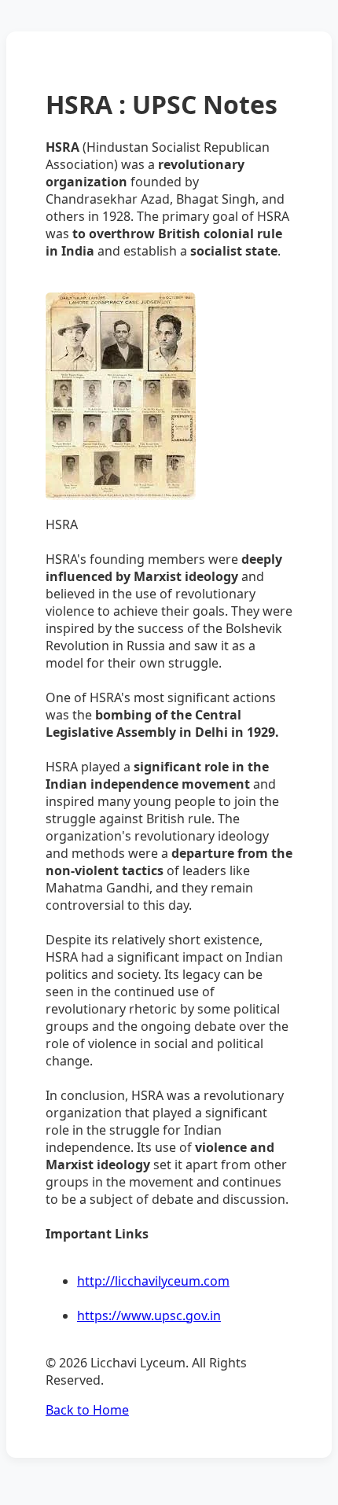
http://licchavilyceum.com (153, 1281)
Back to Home (87, 1410)
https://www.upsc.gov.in (149, 1315)
